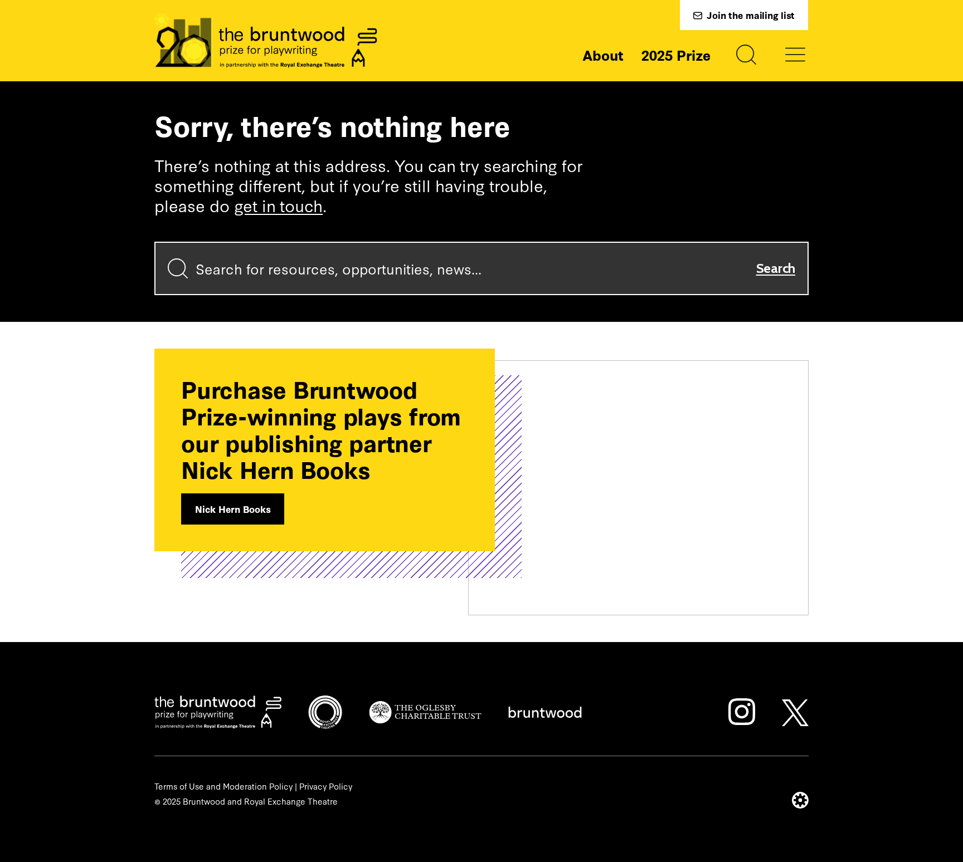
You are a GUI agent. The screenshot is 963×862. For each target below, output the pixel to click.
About (603, 55)
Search (776, 268)
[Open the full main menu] (795, 54)
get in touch (278, 205)
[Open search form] (746, 54)
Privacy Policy (325, 786)
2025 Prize (676, 55)
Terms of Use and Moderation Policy (223, 786)
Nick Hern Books (232, 508)
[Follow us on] (741, 711)
